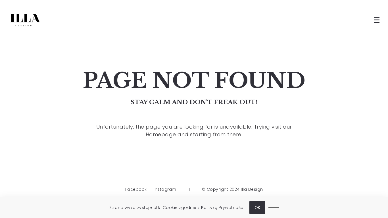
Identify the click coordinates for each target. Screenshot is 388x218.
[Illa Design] (24, 20)
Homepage (161, 134)
